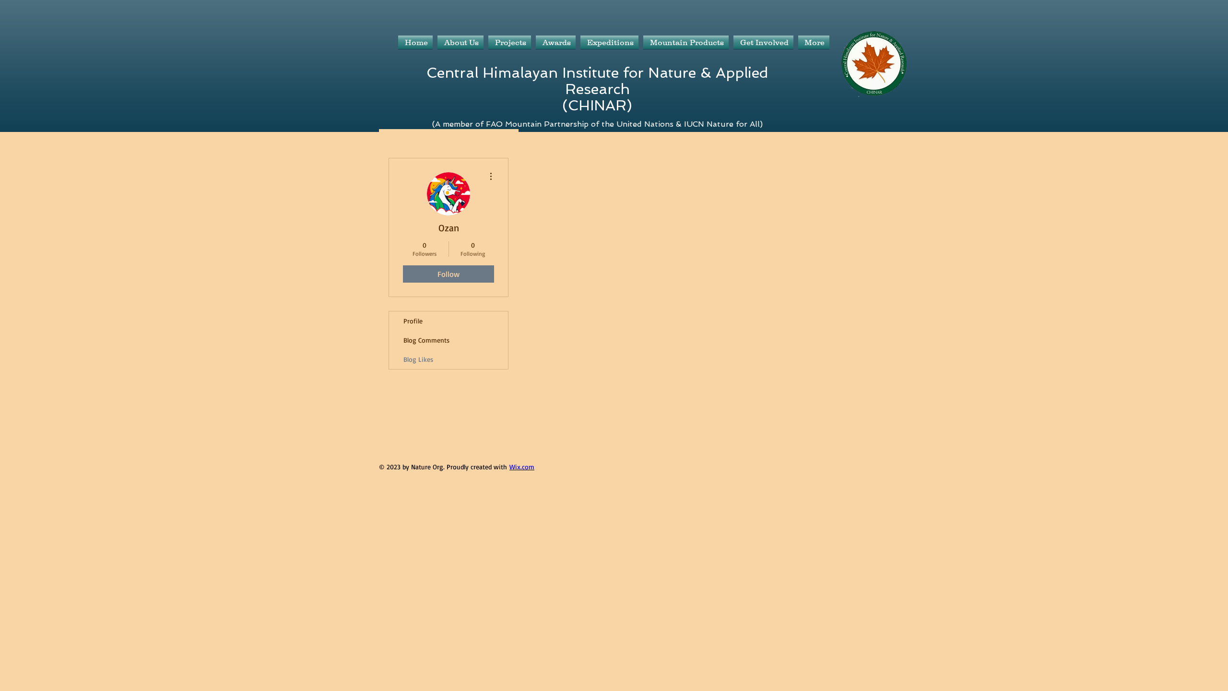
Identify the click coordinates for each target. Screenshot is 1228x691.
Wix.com (521, 467)
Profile (413, 321)
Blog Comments (426, 340)
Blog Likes (418, 359)
